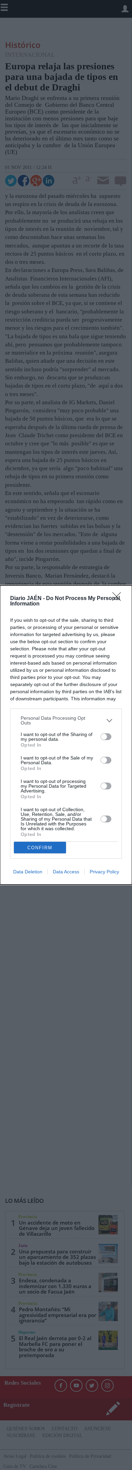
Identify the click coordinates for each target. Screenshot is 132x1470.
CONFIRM (39, 847)
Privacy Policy (104, 871)
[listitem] (66, 720)
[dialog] (66, 735)
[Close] (118, 598)
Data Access (66, 871)
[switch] (106, 736)
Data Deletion (27, 871)
